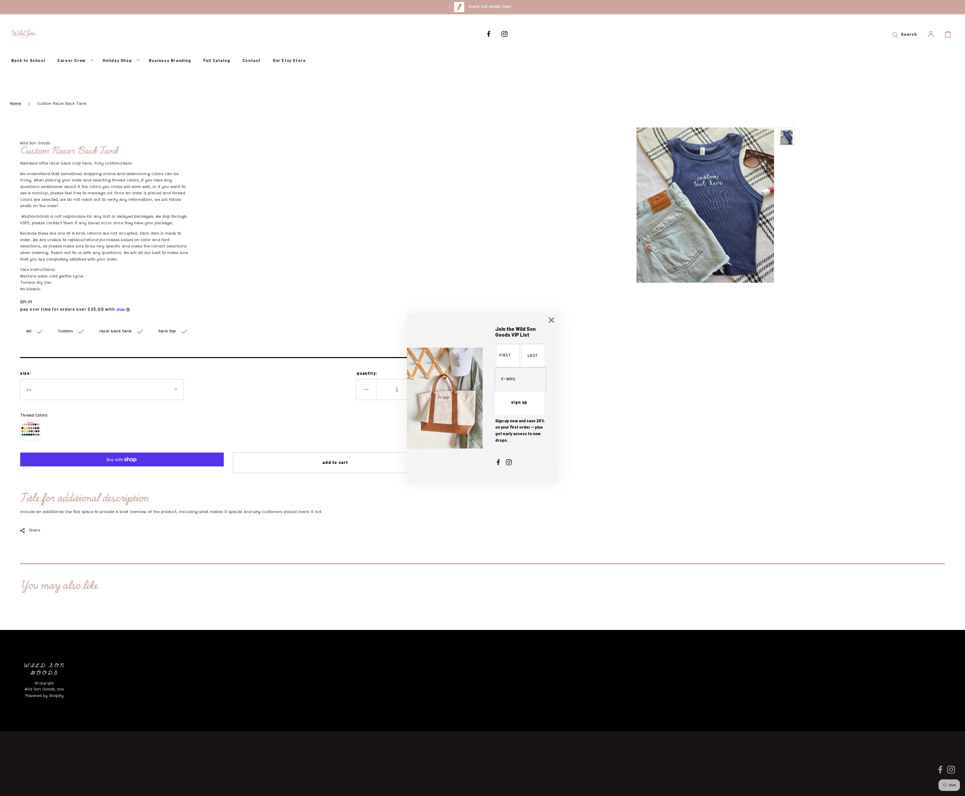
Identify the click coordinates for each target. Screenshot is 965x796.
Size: (26, 373)
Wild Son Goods (40, 689)
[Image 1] (30, 431)
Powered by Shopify (44, 696)
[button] (904, 34)
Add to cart (335, 462)
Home (15, 104)
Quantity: (366, 373)
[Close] (551, 321)
